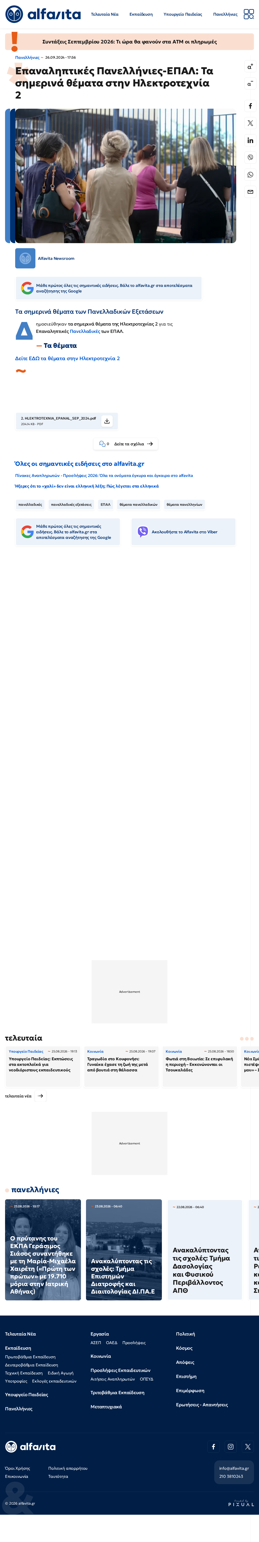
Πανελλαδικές (85, 331)
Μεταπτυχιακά (106, 1407)
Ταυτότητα (58, 1476)
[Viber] (250, 157)
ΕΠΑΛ (106, 504)
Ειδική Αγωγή (61, 1372)
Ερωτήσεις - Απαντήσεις (202, 1405)
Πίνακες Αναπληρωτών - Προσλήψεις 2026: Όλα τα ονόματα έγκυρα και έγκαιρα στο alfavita (104, 475)
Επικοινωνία (16, 1476)
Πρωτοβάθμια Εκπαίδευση (30, 1356)
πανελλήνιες (35, 1189)
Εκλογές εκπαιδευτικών (54, 1381)
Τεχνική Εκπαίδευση (24, 1372)
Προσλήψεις (134, 1342)
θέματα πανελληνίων (184, 504)
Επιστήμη (186, 1376)
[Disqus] (129, 627)
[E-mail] (250, 192)
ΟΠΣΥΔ (146, 1379)
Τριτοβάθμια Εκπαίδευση (117, 1392)
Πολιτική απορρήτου (68, 1468)
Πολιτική (185, 1334)
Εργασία (100, 1334)
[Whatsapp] (250, 174)
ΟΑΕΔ (111, 1342)
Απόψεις (185, 1362)
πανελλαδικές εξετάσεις (71, 504)
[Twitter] (250, 123)
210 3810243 (231, 1476)
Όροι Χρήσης (17, 1468)
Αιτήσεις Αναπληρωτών (113, 1379)
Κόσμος (184, 1348)
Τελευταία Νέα (105, 14)
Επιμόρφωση (190, 1390)
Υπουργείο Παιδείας (183, 14)
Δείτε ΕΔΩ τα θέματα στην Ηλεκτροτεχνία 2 (67, 358)
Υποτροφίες (16, 1381)
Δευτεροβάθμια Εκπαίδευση (31, 1364)
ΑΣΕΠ (96, 1342)
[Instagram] (230, 1447)
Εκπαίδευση (141, 14)
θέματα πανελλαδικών (139, 504)
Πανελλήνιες (225, 14)
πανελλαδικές (30, 504)
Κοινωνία (101, 1356)
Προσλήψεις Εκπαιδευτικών (120, 1370)
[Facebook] (250, 106)
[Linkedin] (250, 140)
